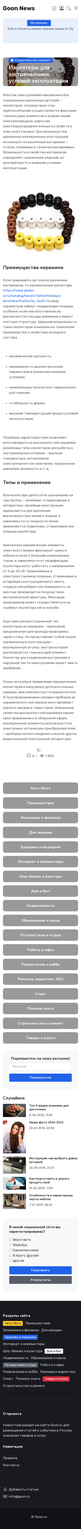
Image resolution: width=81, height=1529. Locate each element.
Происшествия (40, 803)
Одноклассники (26, 1250)
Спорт (40, 993)
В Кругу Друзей (26, 1255)
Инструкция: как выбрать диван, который (53, 1160)
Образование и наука (40, 920)
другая (18, 1261)
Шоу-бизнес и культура (40, 876)
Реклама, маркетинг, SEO (40, 979)
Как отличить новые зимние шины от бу (40, 29)
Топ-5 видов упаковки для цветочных (49, 1107)
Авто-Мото (40, 788)
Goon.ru (41, 1517)
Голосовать (40, 1270)
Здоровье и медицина (40, 847)
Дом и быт (40, 891)
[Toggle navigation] (54, 8)
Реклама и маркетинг (57, 1372)
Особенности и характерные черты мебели (51, 1197)
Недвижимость (40, 905)
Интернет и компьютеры (40, 861)
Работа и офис (40, 949)
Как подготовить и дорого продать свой (49, 1180)
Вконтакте (22, 1240)
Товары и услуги (40, 1037)
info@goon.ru (19, 1496)
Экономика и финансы (40, 817)
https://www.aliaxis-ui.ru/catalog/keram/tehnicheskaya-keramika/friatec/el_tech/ (32, 295)
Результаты (40, 1280)
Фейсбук (20, 1245)
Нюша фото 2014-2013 (46, 1122)
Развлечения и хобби (40, 964)
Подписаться (40, 1077)
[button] (68, 8)
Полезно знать (40, 1008)
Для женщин (40, 832)
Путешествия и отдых (40, 935)
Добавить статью (24, 1489)
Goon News (19, 8)
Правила (10, 1458)
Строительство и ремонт (33, 60)
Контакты (11, 1465)
